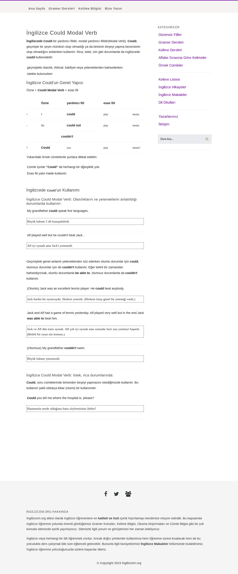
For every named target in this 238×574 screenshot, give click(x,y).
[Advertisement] (85, 448)
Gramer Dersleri (62, 8)
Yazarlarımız (168, 116)
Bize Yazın (113, 8)
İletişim (164, 124)
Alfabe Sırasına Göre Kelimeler (183, 58)
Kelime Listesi (169, 79)
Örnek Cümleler (171, 65)
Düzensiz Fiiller (170, 35)
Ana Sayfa (36, 8)
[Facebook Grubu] (128, 494)
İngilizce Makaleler (173, 95)
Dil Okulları (167, 102)
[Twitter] (116, 494)
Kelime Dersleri (170, 50)
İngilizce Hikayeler (172, 87)
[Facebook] (106, 494)
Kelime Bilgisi (89, 8)
